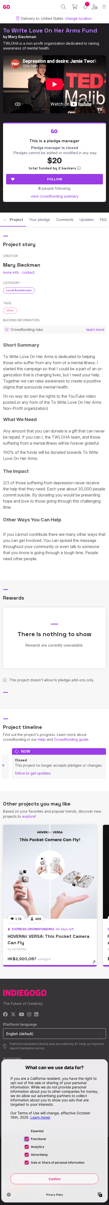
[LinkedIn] (36, 1014)
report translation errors (27, 1048)
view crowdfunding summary (55, 196)
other (10, 310)
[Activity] (85, 7)
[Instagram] (29, 1014)
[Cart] (74, 7)
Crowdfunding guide (71, 739)
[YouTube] (21, 1014)
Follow (54, 179)
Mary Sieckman (22, 37)
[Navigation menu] (104, 7)
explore (28, 816)
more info (11, 272)
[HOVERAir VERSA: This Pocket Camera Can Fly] (50, 872)
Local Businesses (19, 290)
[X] (13, 1014)
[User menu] (94, 6)
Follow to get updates (33, 773)
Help (42, 739)
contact (28, 272)
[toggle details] (95, 964)
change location (78, 18)
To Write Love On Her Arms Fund (50, 30)
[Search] (63, 7)
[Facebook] (5, 1014)
